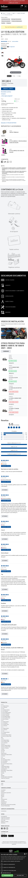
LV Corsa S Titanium (5, 715)
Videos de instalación (5, 818)
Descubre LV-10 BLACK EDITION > (9, 122)
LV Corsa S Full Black (5, 713)
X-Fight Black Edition (5, 766)
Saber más (3, 834)
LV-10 (2, 720)
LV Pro (2, 738)
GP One (2, 752)
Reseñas (3, 23)
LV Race (2, 749)
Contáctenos (3, 811)
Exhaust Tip (3, 771)
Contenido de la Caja (6, 19)
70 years (2, 800)
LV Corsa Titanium (4, 719)
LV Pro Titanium (4, 742)
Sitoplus (2, 775)
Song (2, 784)
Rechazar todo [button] (20, 875)
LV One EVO (3, 733)
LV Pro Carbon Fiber (5, 741)
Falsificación (3, 803)
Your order (3, 820)
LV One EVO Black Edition (6, 734)
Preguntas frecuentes (5, 817)
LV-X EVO (3, 755)
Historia (2, 794)
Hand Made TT (4, 769)
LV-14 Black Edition (5, 706)
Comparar (9, 23)
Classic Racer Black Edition (6, 754)
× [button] (26, 853)
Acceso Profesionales (5, 805)
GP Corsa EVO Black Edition (6, 763)
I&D (1, 797)
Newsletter (3, 822)
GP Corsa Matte (4, 761)
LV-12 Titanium (4, 729)
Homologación (4, 816)
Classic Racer (3, 753)
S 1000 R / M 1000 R (21, 13)
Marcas (2, 795)
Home (4, 13)
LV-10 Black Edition (5, 721)
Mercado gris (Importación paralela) (8, 804)
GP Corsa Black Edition (5, 759)
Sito (2, 774)
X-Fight (2, 765)
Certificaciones (4, 799)
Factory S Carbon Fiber (5, 746)
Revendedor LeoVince (6, 91)
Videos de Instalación (6, 21)
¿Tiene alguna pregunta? (6, 96)
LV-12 (2, 727)
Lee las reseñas (15, 41)
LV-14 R (2, 708)
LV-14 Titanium (4, 707)
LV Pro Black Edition (5, 740)
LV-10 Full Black (4, 723)
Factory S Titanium (5, 748)
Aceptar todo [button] (7, 875)
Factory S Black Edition (5, 745)
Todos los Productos (5, 778)
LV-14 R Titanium (4, 711)
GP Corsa (3, 758)
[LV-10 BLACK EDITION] (2, 52)
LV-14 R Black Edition (5, 709)
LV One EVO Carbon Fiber (6, 736)
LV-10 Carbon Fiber (5, 724)
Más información (19, 859)
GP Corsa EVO (4, 762)
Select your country (13, 2)
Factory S (3, 744)
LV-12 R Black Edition (5, 732)
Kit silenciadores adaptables (6, 776)
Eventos (2, 791)
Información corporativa (6, 792)
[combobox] (24, 854)
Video (2, 783)
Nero (2, 737)
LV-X (2, 757)
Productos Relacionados (17, 21)
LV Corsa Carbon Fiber (5, 717)
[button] (14, 873)
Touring (2, 773)
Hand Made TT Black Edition (6, 770)
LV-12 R (2, 730)
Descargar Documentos (16, 19)
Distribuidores (4, 801)
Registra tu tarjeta (4, 821)
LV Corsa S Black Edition (6, 712)
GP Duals (3, 750)
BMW (14, 13)
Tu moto (8, 13)
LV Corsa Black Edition (5, 716)
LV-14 (2, 704)
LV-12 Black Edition (5, 728)
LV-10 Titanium (4, 725)
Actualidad (3, 790)
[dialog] (14, 865)
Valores (2, 796)
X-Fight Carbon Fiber (5, 767)
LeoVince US (19, 27)
